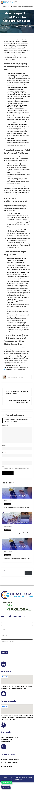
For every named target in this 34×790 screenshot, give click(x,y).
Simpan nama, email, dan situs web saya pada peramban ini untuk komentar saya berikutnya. (16, 467)
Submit (4, 652)
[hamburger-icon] (16, 2)
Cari (3, 570)
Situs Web (5, 460)
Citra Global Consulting (13, 353)
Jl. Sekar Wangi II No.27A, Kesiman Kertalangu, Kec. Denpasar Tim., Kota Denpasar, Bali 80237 (17, 687)
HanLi (22, 377)
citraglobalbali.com (19, 369)
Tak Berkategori (7, 504)
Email (4, 453)
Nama (4, 445)
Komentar (5, 425)
